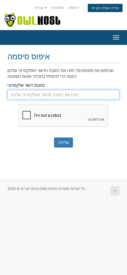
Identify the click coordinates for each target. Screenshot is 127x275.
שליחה (63, 142)
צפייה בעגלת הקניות (105, 8)
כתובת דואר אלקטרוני (26, 85)
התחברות (57, 7)
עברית (39, 7)
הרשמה (74, 7)
